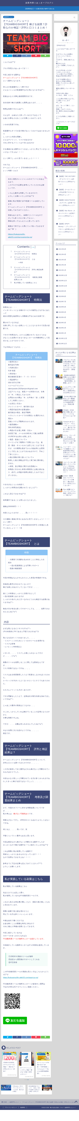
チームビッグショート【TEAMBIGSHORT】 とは (24, 258)
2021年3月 (62, 259)
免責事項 (22, 1107)
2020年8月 (62, 296)
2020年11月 (62, 280)
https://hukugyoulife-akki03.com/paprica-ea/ (20, 977)
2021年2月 (62, 265)
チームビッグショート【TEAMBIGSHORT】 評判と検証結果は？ (28, 269)
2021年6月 (62, 249)
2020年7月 (62, 301)
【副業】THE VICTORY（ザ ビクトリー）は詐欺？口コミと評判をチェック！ (66, 180)
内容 (21, 262)
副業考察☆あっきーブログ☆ (40, 3)
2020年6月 (62, 307)
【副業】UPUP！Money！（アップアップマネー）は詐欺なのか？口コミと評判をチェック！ (67, 229)
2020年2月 (62, 328)
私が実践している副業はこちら (25, 283)
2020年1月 (62, 333)
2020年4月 (62, 317)
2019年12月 (62, 338)
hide (33, 247)
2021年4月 (62, 254)
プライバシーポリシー (11, 1107)
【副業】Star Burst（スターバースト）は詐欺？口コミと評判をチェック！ (66, 214)
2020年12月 (62, 275)
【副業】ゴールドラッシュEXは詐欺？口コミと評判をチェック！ (66, 192)
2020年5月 (62, 312)
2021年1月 (62, 270)
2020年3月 (62, 322)
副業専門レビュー (8, 17)
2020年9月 (62, 291)
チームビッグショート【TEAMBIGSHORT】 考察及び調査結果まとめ (28, 277)
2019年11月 (62, 343)
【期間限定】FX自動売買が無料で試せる (39, 9)
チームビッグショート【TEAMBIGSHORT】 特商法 (25, 253)
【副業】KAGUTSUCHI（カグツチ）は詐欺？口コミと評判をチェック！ (66, 202)
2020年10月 (62, 286)
